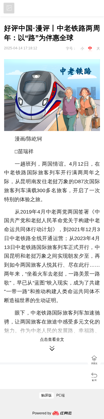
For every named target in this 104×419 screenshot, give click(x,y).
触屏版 (46, 395)
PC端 (60, 395)
